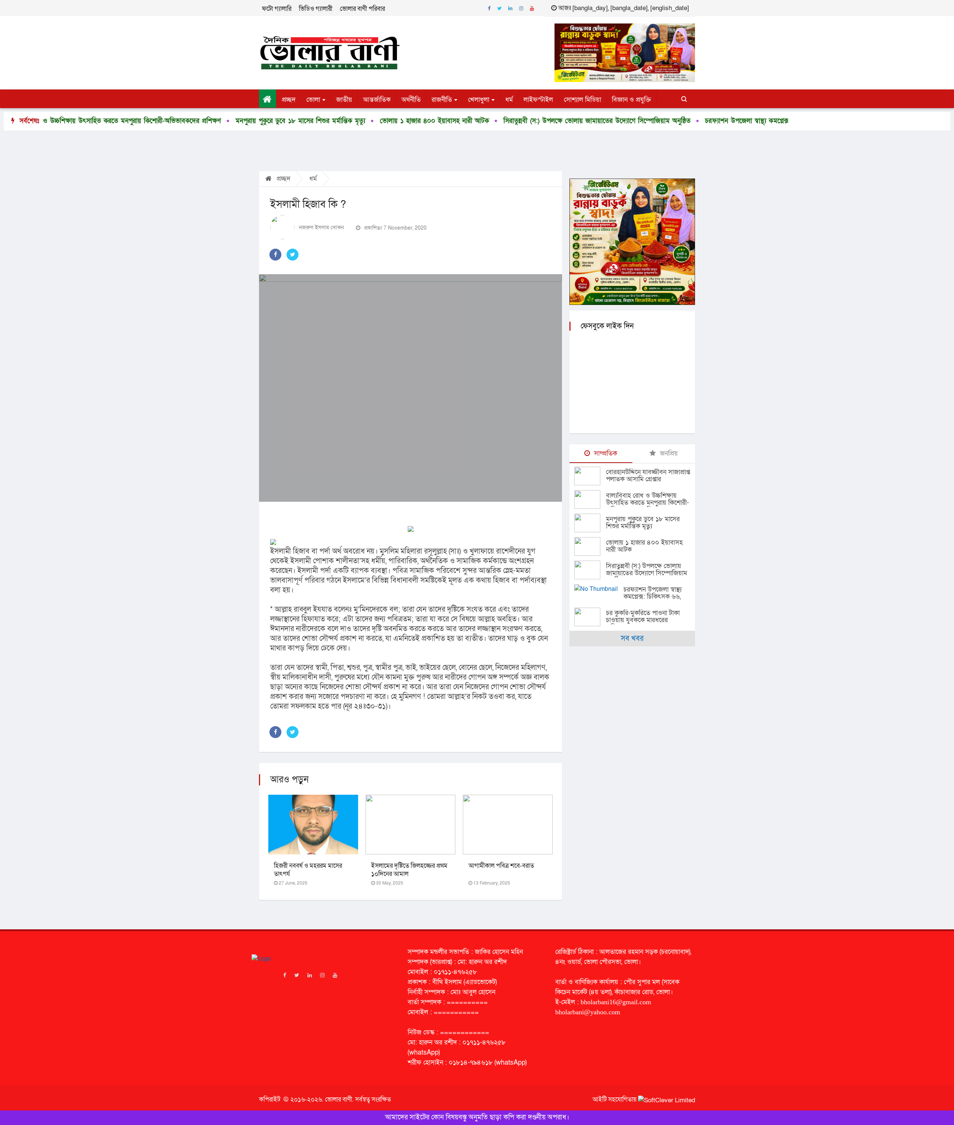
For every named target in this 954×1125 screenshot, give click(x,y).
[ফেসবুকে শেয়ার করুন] (275, 255)
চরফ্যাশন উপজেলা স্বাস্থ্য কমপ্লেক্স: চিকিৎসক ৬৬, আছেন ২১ (732, 121)
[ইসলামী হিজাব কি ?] (410, 388)
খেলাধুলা (478, 99)
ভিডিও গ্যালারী (315, 8)
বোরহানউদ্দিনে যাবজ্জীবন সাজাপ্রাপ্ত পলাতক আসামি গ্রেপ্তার (648, 475)
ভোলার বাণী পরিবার (362, 8)
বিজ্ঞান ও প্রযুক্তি (631, 99)
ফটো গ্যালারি (276, 8)
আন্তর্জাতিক (377, 99)
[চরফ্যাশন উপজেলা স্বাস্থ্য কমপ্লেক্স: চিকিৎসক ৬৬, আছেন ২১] (598, 588)
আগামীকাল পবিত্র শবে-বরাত (501, 865)
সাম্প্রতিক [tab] (604, 453)
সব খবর (632, 638)
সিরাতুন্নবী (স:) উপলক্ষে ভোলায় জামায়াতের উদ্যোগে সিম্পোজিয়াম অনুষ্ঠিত (548, 121)
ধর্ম (509, 99)
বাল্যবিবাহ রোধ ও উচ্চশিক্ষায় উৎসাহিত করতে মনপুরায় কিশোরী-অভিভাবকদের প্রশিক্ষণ (647, 502)
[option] (245, 121)
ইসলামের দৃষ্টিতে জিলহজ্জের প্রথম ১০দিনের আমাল (409, 869)
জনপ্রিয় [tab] (668, 453)
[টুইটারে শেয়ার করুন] (292, 255)
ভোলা (313, 99)
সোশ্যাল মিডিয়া (582, 99)
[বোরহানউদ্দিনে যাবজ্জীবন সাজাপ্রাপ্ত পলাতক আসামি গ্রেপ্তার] (590, 476)
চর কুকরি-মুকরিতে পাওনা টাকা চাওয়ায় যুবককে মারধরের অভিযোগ (643, 620)
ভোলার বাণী (338, 1099)
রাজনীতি (442, 99)
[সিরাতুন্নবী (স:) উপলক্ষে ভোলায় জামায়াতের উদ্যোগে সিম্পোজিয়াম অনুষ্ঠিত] (590, 570)
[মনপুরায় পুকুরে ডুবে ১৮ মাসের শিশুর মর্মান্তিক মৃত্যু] (590, 523)
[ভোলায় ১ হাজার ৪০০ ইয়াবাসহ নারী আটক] (590, 546)
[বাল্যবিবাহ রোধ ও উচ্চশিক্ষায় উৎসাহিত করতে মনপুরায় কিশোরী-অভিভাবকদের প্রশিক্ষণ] (590, 499)
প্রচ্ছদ (289, 99)
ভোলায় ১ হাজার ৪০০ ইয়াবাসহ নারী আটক (385, 121)
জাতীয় (344, 99)
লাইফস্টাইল (538, 99)
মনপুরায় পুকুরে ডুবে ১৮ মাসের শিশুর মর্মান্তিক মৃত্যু (251, 121)
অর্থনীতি (411, 99)
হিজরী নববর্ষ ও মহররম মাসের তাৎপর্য (308, 869)
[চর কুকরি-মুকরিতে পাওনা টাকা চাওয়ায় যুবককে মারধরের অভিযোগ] (590, 617)
